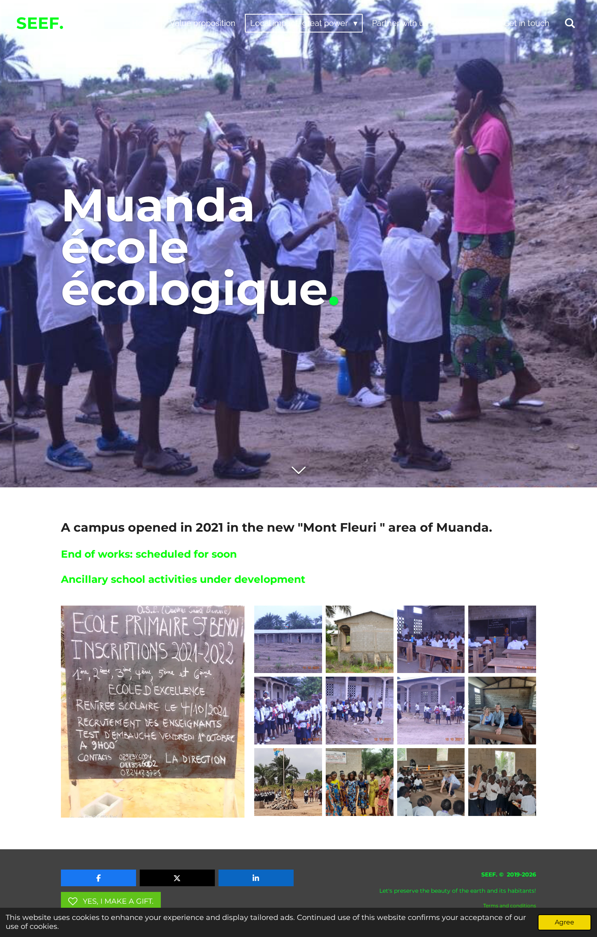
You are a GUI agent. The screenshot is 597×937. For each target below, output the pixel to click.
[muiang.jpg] (359, 639)
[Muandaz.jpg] (288, 711)
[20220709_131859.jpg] (431, 782)
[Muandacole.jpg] (431, 711)
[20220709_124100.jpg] (502, 711)
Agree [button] (564, 922)
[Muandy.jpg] (502, 639)
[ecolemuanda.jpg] (288, 639)
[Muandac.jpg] (431, 639)
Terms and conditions (509, 906)
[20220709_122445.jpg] (288, 782)
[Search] (570, 23)
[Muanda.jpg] (359, 711)
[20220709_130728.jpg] (359, 782)
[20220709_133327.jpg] (502, 782)
